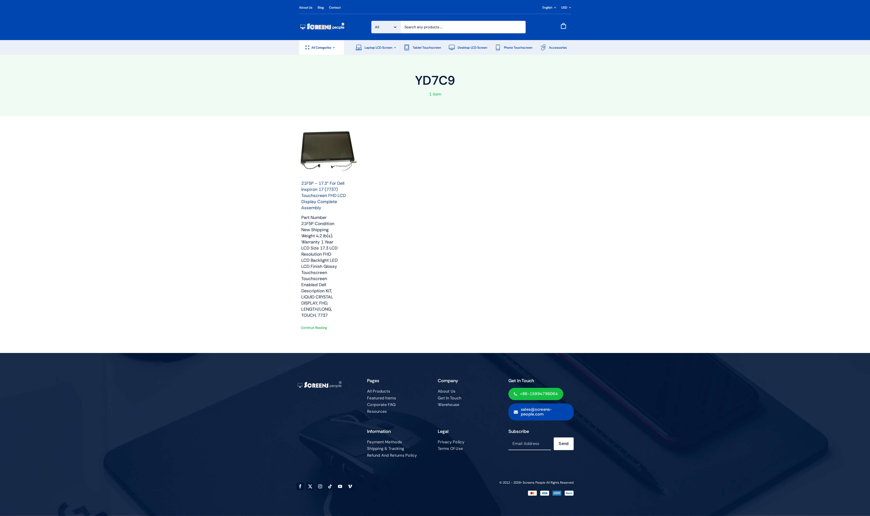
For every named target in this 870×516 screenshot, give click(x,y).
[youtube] (340, 486)
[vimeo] (350, 486)
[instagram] (320, 486)
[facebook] (300, 486)
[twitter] (310, 486)
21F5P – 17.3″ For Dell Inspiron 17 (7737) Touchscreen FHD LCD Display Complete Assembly (323, 195)
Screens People (534, 482)
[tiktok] (330, 486)
